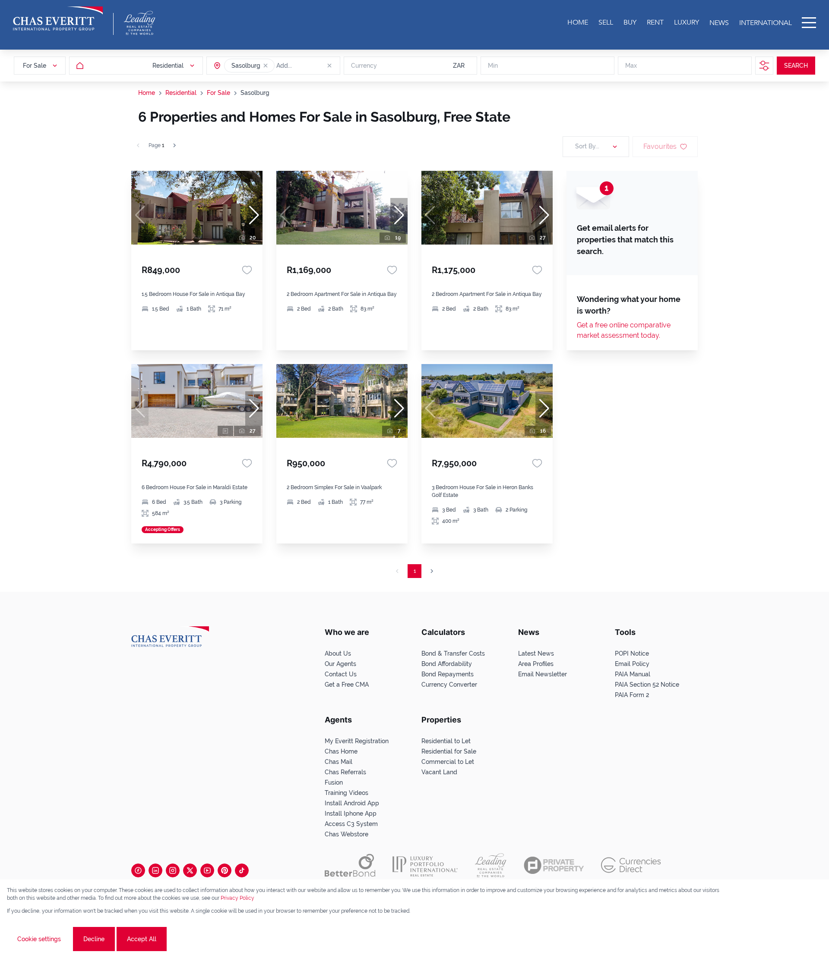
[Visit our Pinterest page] (224, 870)
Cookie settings (39, 939)
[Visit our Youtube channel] (207, 870)
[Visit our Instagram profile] (173, 870)
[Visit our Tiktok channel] (242, 870)
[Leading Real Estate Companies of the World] (139, 23)
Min (493, 65)
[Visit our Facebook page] (138, 870)
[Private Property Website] (554, 865)
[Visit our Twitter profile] (190, 870)
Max (631, 65)
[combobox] (309, 65)
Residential (180, 92)
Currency (364, 65)
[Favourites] (247, 270)
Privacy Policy (237, 898)
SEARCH (796, 65)
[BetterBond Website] (350, 865)
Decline (93, 939)
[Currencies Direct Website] (631, 865)
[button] (265, 65)
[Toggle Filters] (764, 66)
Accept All (141, 939)
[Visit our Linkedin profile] (155, 870)
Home (146, 92)
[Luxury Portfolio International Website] (425, 865)
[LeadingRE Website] (490, 865)
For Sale (218, 92)
